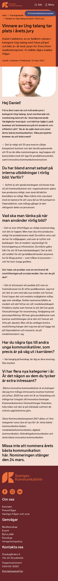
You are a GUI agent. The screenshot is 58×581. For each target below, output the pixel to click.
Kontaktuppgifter (12, 571)
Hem (4, 15)
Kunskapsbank (16, 15)
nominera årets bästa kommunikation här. (27, 450)
